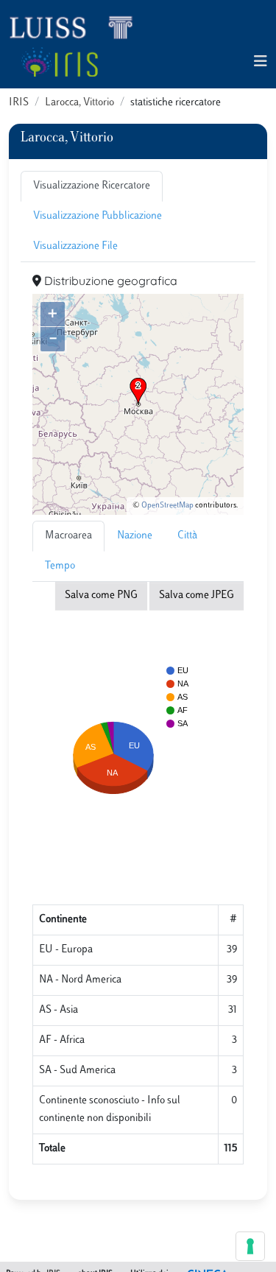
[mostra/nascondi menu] (260, 62)
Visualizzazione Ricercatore (91, 185)
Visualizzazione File (75, 246)
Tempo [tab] (60, 566)
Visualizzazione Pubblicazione (97, 216)
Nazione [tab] (134, 535)
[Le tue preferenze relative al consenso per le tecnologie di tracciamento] (250, 1246)
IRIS (19, 102)
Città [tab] (187, 535)
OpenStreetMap (167, 506)
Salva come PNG (101, 595)
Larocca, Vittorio (79, 102)
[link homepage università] (59, 62)
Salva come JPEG (196, 595)
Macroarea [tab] (68, 535)
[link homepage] (77, 26)
